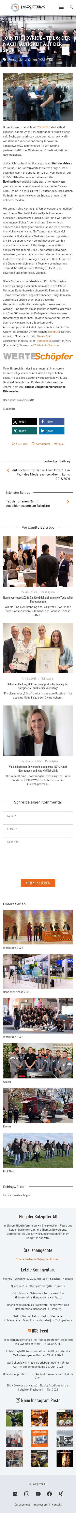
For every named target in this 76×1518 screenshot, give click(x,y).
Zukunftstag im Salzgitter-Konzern (51, 1278)
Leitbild (7, 1195)
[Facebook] (49, 1495)
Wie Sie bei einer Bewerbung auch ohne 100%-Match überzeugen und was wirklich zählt (38, 768)
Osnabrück (43, 336)
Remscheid (44, 340)
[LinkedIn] (15, 1495)
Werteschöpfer (22, 1195)
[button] (24, 421)
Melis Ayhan (48, 592)
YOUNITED (45, 59)
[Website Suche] (71, 7)
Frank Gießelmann (35, 29)
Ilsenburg (54, 331)
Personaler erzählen (22, 59)
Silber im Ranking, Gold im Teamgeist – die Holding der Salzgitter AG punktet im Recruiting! (38, 686)
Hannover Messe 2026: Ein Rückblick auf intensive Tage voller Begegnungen (38, 599)
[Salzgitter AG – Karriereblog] (28, 7)
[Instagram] (26, 1495)
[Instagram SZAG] (14, 1417)
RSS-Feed (40, 1330)
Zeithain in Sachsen (46, 345)
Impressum (40, 1504)
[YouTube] (38, 1495)
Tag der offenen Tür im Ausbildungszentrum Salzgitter (28, 503)
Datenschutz (22, 1504)
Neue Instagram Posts (40, 1400)
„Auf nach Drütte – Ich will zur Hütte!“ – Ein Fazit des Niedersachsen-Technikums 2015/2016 (40, 474)
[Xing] (60, 1495)
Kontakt (57, 1504)
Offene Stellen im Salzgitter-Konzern (38, 1259)
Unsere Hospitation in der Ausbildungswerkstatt (33, 1374)
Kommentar (42, 443)
